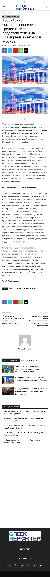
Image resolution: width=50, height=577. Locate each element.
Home (4, 13)
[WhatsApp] (20, 50)
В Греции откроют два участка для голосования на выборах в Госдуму (23, 419)
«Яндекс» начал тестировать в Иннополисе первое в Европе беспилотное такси (13, 319)
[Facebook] (4, 50)
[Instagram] (15, 565)
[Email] (26, 50)
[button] (4, 7)
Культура (11, 16)
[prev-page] (3, 399)
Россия (18, 16)
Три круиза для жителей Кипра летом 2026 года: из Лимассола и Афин (23, 434)
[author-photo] (25, 346)
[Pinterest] (15, 50)
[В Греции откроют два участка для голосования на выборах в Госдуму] (8, 380)
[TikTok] (28, 565)
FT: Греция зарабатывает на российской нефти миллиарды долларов (22, 441)
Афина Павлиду (10, 45)
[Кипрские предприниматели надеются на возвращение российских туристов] (8, 369)
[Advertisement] (25, 485)
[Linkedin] (22, 565)
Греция (11, 13)
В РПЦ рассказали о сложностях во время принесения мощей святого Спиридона (31, 391)
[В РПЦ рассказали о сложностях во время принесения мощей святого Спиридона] (8, 391)
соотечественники (30, 288)
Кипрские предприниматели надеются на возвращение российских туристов (27, 369)
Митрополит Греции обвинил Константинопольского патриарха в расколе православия (38, 321)
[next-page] (7, 399)
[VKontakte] (40, 565)
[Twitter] (10, 50)
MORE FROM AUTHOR (29, 360)
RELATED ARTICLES (11, 360)
